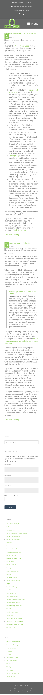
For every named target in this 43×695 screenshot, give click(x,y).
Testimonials (25, 689)
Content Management (13, 40)
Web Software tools (12, 596)
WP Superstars (11, 667)
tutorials (9, 590)
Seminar (17, 689)
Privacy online (10, 568)
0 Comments (10, 43)
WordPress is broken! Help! (29, 250)
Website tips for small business (16, 599)
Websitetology (20, 230)
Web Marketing (11, 593)
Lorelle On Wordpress (13, 642)
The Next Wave (11, 648)
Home (11, 689)
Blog (32, 689)
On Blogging (10, 561)
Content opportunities (13, 539)
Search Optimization (12, 571)
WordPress (9, 615)
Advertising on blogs (12, 524)
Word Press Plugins (12, 250)
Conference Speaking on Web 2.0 (16, 533)
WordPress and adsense (14, 618)
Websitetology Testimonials (14, 606)
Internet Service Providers (14, 558)
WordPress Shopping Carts (14, 625)
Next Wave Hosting (12, 645)
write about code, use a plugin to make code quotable (21, 340)
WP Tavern (9, 670)
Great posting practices (14, 249)
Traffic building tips (12, 587)
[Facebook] (19, 14)
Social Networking (11, 577)
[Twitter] (24, 14)
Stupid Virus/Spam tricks (13, 580)
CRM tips (9, 542)
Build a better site (11, 527)
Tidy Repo (9, 651)
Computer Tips (10, 530)
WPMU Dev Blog (11, 676)
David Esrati (10, 37)
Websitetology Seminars (13, 602)
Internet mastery (11, 555)
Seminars (9, 574)
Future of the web (28, 40)
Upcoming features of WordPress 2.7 (20, 33)
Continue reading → (13, 234)
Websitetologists (16, 691)
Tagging (8, 584)
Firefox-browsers (11, 546)
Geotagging (13, 155)
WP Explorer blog (11, 660)
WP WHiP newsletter (12, 673)
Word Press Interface (30, 249)
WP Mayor (9, 664)
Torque (8, 654)
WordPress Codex (22, 46)
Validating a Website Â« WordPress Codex (22, 292)
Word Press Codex (12, 657)
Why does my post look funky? (17, 243)
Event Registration (27, 691)
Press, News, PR (11, 565)
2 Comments (10, 253)
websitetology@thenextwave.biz (22, 2)
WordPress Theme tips (13, 628)
